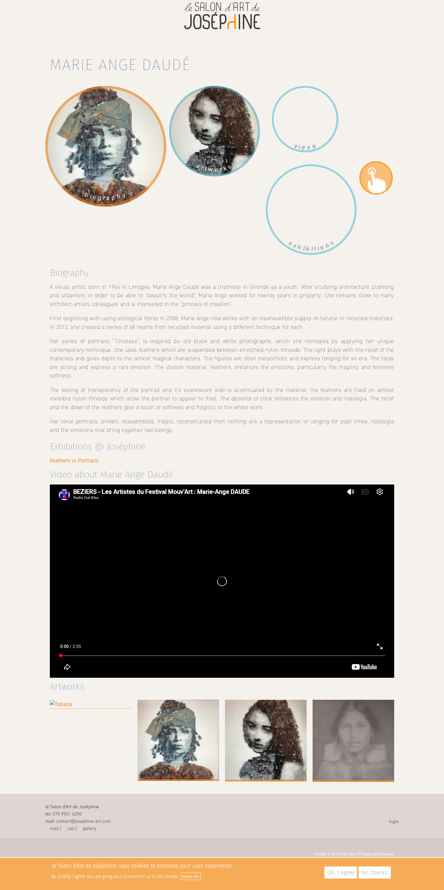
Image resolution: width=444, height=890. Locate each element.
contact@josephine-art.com (83, 821)
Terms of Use (343, 853)
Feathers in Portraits (74, 460)
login (393, 821)
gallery (89, 828)
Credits (320, 853)
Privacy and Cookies (376, 853)
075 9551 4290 (67, 814)
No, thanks (375, 872)
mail (54, 828)
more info (190, 876)
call (70, 828)
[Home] (222, 17)
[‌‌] (48, 845)
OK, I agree (340, 872)
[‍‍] (384, 810)
